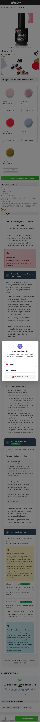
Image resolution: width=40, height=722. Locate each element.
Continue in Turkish (21, 376)
